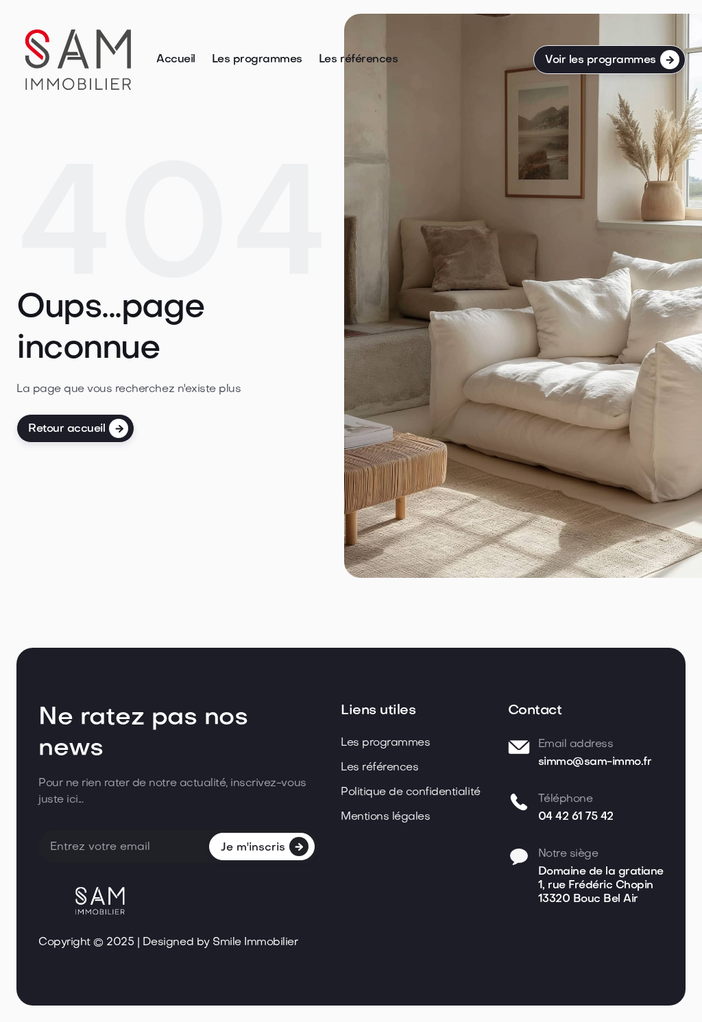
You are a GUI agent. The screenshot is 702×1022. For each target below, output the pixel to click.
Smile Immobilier (255, 942)
